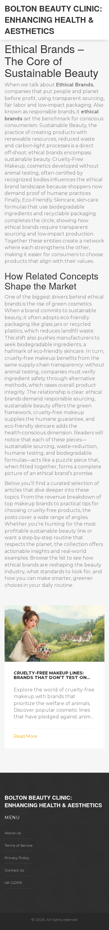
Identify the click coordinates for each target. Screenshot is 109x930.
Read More (25, 736)
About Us (13, 833)
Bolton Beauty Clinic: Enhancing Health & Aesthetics (53, 19)
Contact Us (14, 870)
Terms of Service (18, 845)
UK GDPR (13, 882)
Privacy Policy (17, 857)
